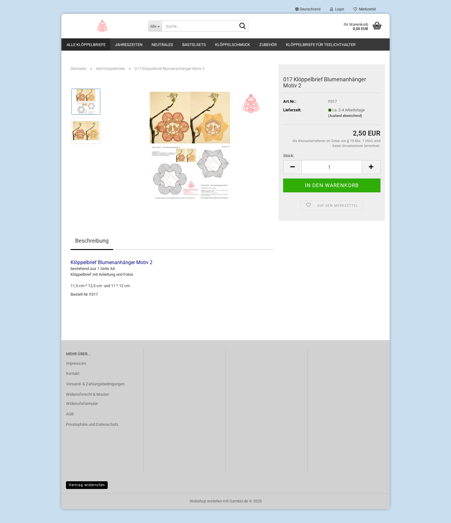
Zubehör (268, 44)
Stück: (288, 155)
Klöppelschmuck (232, 44)
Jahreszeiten (128, 44)
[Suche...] (242, 26)
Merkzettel (366, 9)
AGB (70, 414)
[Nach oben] (434, 513)
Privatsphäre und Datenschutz (92, 424)
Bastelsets (194, 44)
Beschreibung (92, 240)
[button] (308, 9)
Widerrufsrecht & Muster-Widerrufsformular (88, 399)
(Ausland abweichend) (345, 116)
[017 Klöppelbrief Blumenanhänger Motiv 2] (190, 145)
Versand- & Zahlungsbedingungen (95, 384)
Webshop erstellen (206, 501)
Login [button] (338, 9)
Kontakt (72, 373)
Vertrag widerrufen (87, 485)
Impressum (76, 363)
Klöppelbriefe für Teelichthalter (321, 44)
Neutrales (162, 44)
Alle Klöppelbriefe (86, 44)
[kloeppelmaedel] (102, 26)
